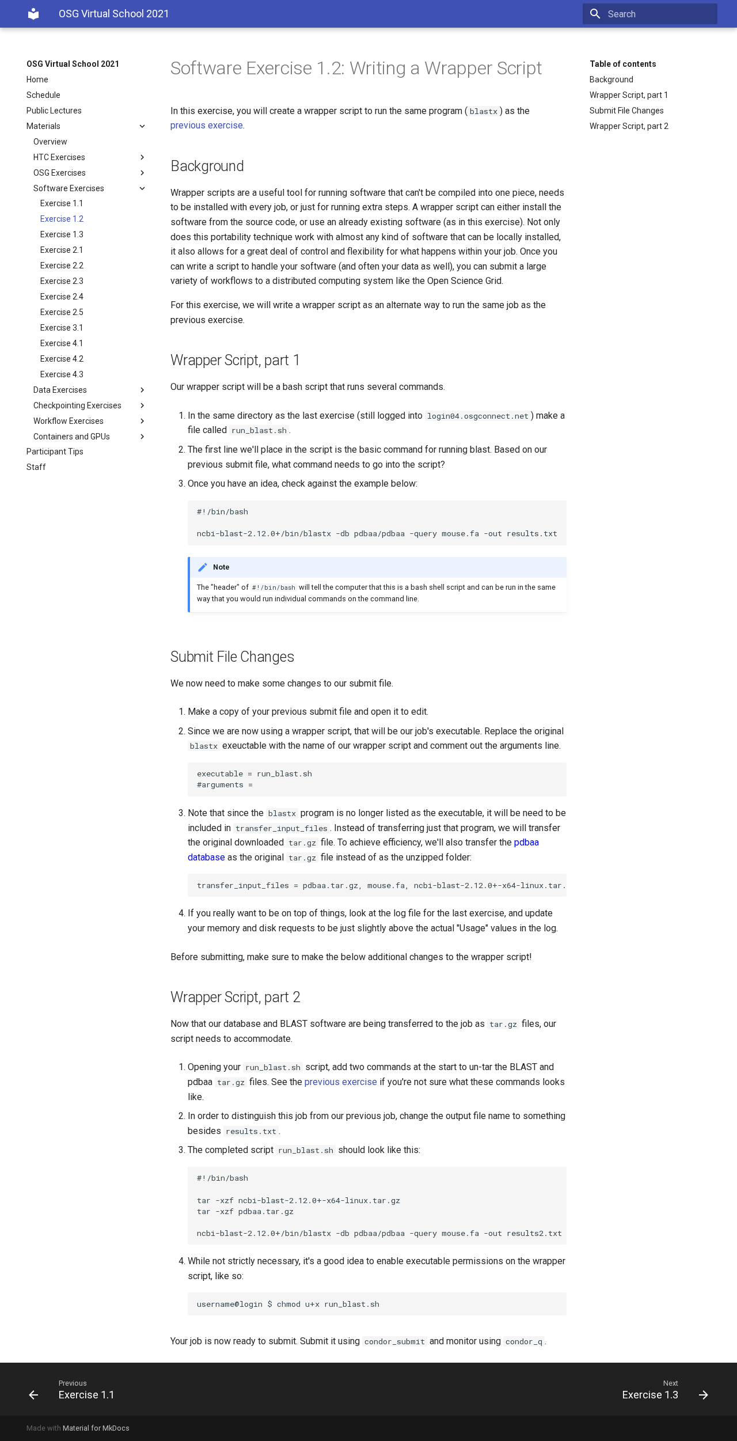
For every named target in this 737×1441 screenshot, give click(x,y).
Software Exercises (68, 188)
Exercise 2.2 (61, 265)
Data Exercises (60, 390)
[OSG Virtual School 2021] (33, 13)
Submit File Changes (627, 110)
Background (611, 79)
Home (37, 79)
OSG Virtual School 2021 (72, 64)
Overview (50, 141)
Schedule (43, 95)
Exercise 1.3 (61, 234)
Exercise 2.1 (61, 250)
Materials (43, 126)
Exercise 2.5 (61, 312)
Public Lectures (54, 110)
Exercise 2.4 (61, 296)
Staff (36, 467)
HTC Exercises (59, 157)
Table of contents (623, 64)
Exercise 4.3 (61, 374)
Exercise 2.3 (61, 281)
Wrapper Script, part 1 (629, 95)
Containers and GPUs (71, 436)
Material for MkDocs (96, 1428)
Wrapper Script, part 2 (629, 126)
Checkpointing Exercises (77, 405)
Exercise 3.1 (61, 327)
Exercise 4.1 (61, 343)
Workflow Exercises (68, 421)
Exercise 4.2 (61, 358)
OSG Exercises (59, 172)
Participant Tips (54, 451)
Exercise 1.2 (61, 218)
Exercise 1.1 (61, 203)
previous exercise (206, 125)
